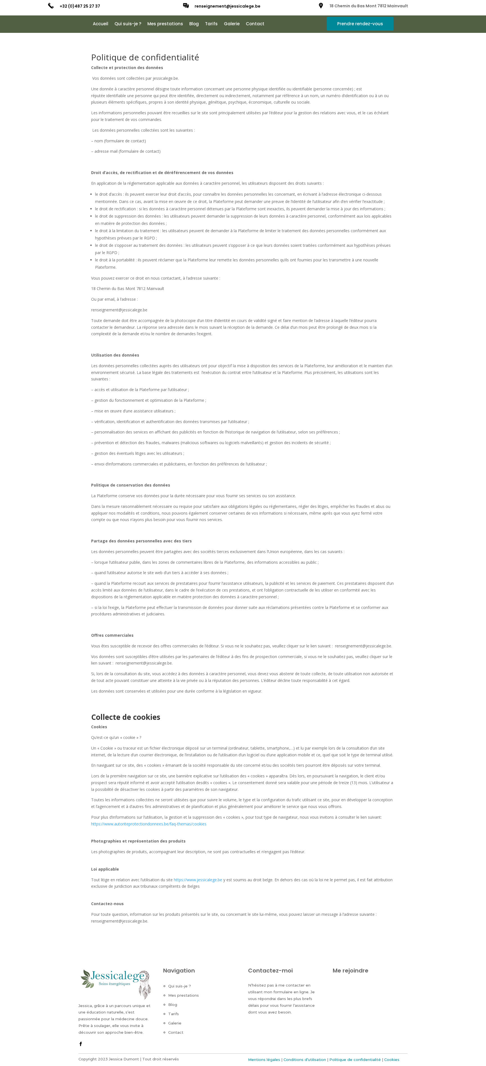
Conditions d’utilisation (305, 1059)
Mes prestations (165, 24)
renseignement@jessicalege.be (227, 6)
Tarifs (211, 24)
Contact (255, 24)
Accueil (100, 24)
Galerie (232, 24)
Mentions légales (264, 1059)
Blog (194, 24)
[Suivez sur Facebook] (80, 1044)
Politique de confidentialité (355, 1059)
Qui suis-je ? (127, 24)
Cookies (391, 1059)
